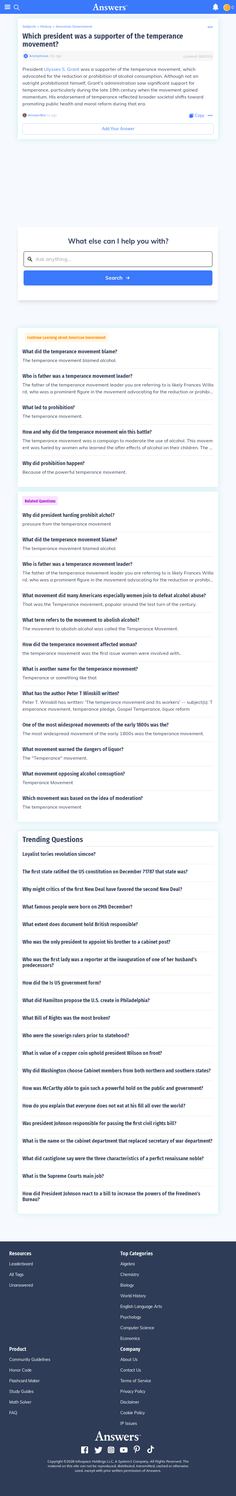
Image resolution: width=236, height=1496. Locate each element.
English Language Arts (141, 1306)
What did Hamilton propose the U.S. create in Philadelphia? (86, 1000)
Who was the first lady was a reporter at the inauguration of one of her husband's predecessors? (109, 962)
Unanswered (21, 1285)
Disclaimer (129, 1402)
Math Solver (20, 1402)
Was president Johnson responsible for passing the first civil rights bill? (99, 1123)
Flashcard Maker (24, 1380)
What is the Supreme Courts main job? (63, 1176)
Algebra (127, 1263)
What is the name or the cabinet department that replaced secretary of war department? (117, 1141)
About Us (129, 1359)
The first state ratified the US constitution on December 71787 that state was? (105, 872)
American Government (74, 26)
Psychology (130, 1317)
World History (133, 1295)
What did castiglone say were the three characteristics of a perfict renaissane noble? (113, 1158)
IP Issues (128, 1423)
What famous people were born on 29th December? (77, 907)
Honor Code (20, 1370)
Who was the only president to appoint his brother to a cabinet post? (96, 942)
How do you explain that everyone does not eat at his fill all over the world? (103, 1106)
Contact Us (130, 1370)
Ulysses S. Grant (61, 69)
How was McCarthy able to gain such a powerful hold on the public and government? (112, 1088)
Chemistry (129, 1274)
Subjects (29, 26)
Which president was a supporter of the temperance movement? (102, 40)
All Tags (16, 1274)
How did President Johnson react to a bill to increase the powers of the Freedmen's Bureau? (111, 1196)
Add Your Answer (118, 128)
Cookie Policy (132, 1412)
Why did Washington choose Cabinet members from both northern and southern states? (116, 1071)
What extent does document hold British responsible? (80, 924)
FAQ (13, 1412)
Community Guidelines (29, 1359)
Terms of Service (135, 1380)
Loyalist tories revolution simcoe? (59, 854)
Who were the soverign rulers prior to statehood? (75, 1035)
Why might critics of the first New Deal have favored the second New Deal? (102, 889)
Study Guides (21, 1391)
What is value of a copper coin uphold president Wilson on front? (92, 1053)
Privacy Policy (132, 1391)
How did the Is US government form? (61, 983)
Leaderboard (21, 1263)
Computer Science (137, 1327)
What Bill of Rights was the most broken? (66, 1018)
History (46, 26)
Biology (127, 1285)
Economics (130, 1338)
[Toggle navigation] (7, 7)
